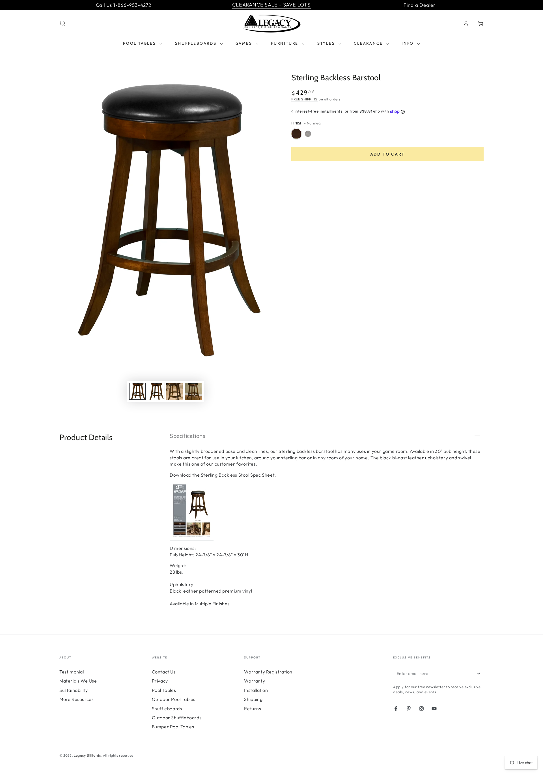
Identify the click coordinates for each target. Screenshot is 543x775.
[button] (62, 23)
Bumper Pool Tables (173, 726)
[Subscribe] (480, 673)
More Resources (76, 699)
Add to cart (387, 154)
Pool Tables (164, 690)
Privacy (160, 681)
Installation (256, 690)
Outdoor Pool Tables (173, 699)
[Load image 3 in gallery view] (174, 391)
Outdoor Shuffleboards (177, 717)
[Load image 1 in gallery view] (137, 391)
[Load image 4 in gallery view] (193, 391)
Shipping (253, 699)
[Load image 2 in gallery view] (156, 391)
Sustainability (73, 690)
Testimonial (71, 672)
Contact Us (164, 672)
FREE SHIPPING (304, 99)
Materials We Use (78, 681)
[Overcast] (308, 134)
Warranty (254, 681)
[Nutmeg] (296, 134)
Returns (252, 708)
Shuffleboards (167, 708)
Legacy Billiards (87, 755)
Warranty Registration (268, 672)
